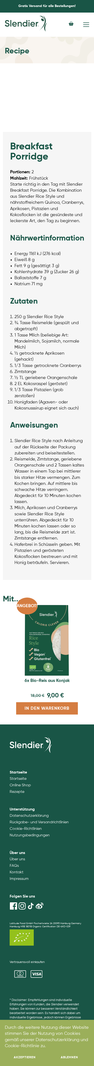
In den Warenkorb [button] (47, 708)
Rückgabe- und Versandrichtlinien (39, 822)
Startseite (18, 779)
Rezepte (17, 792)
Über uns (17, 859)
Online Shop (20, 785)
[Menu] (86, 24)
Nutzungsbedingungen (30, 835)
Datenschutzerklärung (29, 816)
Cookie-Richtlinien (26, 829)
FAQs (14, 866)
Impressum (19, 879)
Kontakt (16, 872)
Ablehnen (69, 1057)
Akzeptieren (25, 1057)
